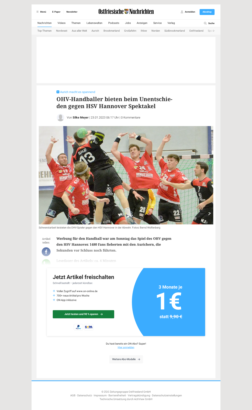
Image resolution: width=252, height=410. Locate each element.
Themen (76, 23)
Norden (155, 31)
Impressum (100, 395)
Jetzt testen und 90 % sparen (81, 314)
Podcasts (113, 23)
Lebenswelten (94, 23)
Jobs (128, 23)
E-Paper (56, 11)
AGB (72, 395)
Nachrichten (44, 23)
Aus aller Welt (79, 31)
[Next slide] (210, 31)
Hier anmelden (126, 347)
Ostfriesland (196, 31)
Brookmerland (111, 31)
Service (157, 23)
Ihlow (144, 31)
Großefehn (130, 31)
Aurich (95, 31)
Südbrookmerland (174, 31)
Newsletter (71, 11)
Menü (43, 11)
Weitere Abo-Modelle (124, 359)
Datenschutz (84, 395)
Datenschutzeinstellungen (167, 395)
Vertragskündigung (139, 395)
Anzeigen (142, 23)
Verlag (171, 23)
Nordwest (61, 31)
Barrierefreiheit (117, 395)
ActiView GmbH (143, 399)
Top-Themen (44, 31)
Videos (61, 23)
